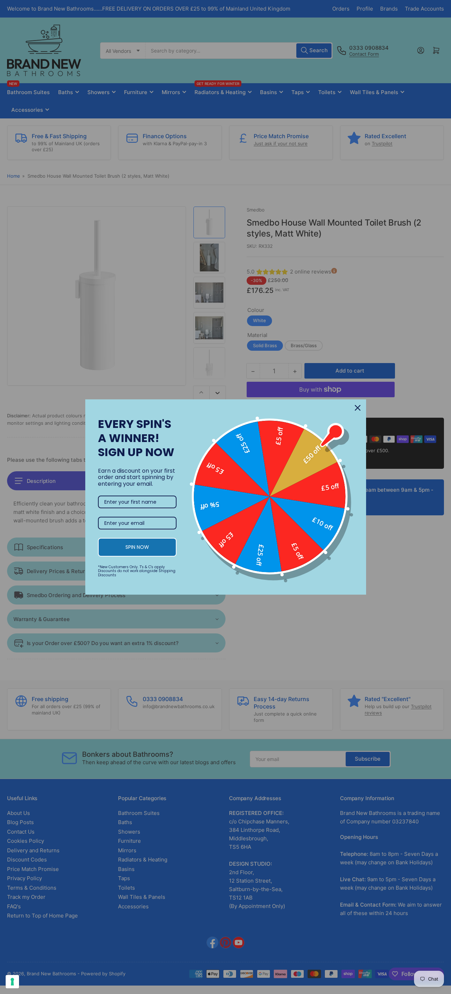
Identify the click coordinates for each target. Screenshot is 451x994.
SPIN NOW (137, 547)
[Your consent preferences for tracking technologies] (12, 981)
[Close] (357, 407)
